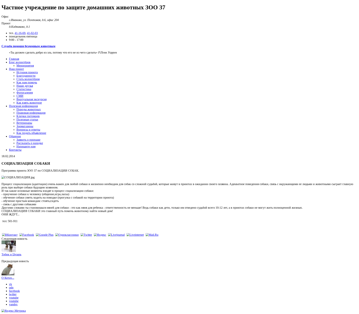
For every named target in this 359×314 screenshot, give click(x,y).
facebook (14, 290)
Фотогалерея (24, 92)
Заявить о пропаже (28, 139)
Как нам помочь (26, 82)
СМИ (19, 95)
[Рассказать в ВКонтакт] (9, 234)
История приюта (27, 72)
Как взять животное (29, 102)
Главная (14, 58)
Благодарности (26, 75)
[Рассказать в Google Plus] (44, 234)
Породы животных (28, 109)
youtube (14, 297)
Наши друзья (24, 85)
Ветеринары (24, 122)
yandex (13, 304)
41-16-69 (20, 33)
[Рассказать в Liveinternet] (135, 234)
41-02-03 (32, 33)
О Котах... (7, 277)
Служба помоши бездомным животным (28, 46)
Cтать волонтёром (28, 79)
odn (11, 287)
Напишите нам (26, 146)
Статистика (23, 89)
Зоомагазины (24, 126)
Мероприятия (25, 65)
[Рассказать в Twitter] (86, 234)
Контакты (15, 149)
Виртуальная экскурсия (31, 99)
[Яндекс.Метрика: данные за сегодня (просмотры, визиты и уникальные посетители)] (13, 311)
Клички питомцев (28, 116)
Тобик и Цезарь (11, 254)
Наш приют (16, 69)
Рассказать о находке (29, 143)
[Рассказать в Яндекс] (100, 234)
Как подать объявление (31, 133)
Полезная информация (23, 106)
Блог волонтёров (19, 62)
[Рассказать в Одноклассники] (67, 234)
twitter (12, 294)
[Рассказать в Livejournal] (116, 234)
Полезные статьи (27, 119)
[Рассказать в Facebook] (27, 234)
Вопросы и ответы (28, 129)
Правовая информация (30, 112)
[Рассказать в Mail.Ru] (152, 234)
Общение (15, 136)
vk (10, 284)
